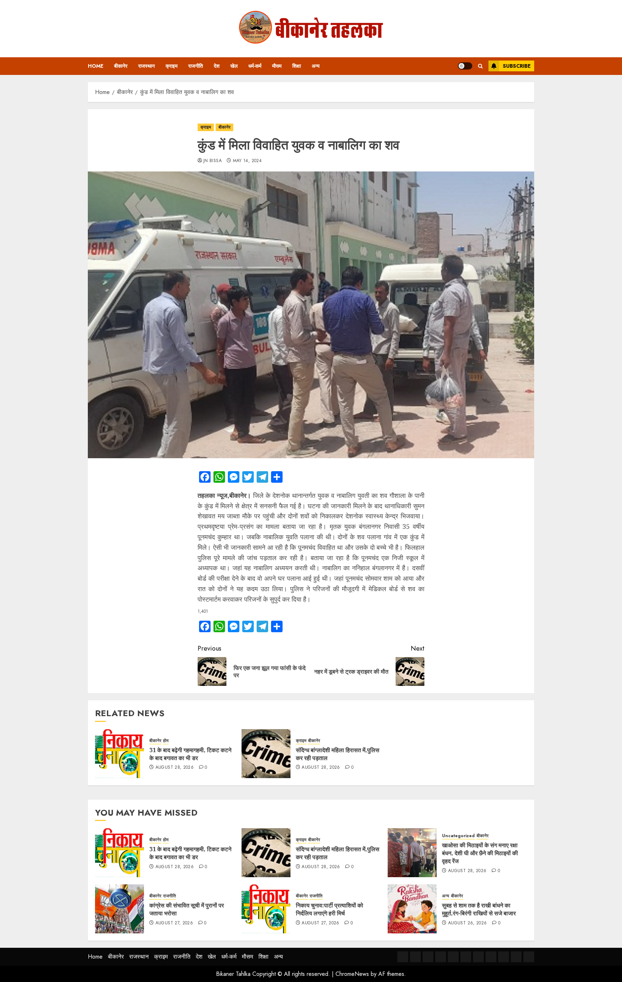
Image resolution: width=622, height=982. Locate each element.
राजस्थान (146, 66)
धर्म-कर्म (254, 66)
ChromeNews (352, 974)
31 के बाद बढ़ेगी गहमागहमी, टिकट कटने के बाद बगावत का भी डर (190, 754)
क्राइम (171, 66)
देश (217, 66)
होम (165, 741)
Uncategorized (458, 836)
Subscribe (517, 66)
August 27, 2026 (174, 923)
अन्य (316, 66)
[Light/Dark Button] (465, 66)
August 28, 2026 (175, 768)
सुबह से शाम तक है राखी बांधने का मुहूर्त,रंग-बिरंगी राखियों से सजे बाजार (479, 909)
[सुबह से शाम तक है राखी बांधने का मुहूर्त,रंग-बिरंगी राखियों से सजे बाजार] (412, 908)
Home (95, 66)
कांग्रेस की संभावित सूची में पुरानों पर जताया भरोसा (186, 909)
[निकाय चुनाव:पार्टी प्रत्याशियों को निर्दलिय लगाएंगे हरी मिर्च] (266, 908)
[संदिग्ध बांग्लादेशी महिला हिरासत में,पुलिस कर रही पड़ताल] (266, 753)
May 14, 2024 (247, 161)
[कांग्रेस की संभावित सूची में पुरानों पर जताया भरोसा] (119, 908)
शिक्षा (296, 66)
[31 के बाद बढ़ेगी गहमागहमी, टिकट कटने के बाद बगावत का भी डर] (119, 753)
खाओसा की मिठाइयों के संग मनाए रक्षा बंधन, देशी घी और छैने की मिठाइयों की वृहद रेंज (480, 853)
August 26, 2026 (467, 923)
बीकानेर (120, 66)
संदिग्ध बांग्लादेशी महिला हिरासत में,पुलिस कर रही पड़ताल (337, 754)
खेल (234, 66)
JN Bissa (212, 161)
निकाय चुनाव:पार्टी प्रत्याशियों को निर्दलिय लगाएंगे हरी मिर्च (329, 909)
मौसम (276, 66)
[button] (480, 66)
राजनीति (195, 66)
